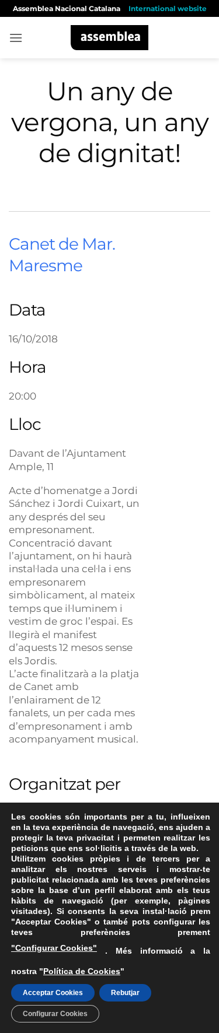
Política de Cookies (81, 971)
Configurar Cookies (55, 1014)
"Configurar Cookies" (54, 948)
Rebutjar (125, 993)
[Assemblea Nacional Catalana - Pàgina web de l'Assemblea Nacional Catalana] (109, 37)
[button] (16, 37)
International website (167, 8)
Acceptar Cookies (53, 993)
